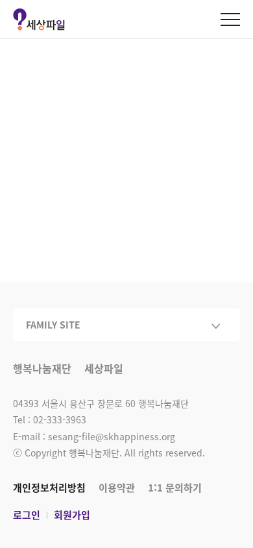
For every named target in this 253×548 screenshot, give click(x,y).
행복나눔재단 (42, 369)
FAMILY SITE (53, 324)
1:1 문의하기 (175, 487)
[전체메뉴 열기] (230, 19)
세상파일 (103, 369)
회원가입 (72, 515)
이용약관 (117, 487)
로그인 (26, 515)
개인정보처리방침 (49, 487)
